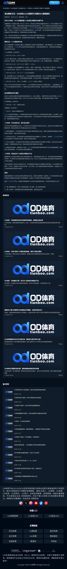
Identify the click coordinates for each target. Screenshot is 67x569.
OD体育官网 (32, 28)
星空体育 (54, 531)
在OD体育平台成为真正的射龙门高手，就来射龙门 (28, 468)
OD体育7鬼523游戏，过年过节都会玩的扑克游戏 (27, 397)
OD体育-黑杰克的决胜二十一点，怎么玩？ (25, 460)
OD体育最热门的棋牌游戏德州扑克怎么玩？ (26, 476)
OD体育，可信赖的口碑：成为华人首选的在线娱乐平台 (22, 281)
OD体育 (16, 47)
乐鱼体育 (12, 541)
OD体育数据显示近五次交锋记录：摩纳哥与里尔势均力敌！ (23, 339)
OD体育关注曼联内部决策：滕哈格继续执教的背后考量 (22, 368)
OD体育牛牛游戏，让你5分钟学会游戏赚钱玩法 (27, 405)
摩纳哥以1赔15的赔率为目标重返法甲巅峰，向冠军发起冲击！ (24, 310)
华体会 (54, 541)
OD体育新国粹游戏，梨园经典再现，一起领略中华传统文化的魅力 (32, 429)
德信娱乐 (54, 536)
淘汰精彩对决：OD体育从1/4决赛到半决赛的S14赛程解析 (34, 8)
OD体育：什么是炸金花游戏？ (22, 421)
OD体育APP (33, 516)
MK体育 (33, 536)
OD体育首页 (6, 8)
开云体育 (12, 531)
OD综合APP (54, 516)
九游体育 (33, 531)
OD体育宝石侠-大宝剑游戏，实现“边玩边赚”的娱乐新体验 (30, 389)
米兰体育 (12, 536)
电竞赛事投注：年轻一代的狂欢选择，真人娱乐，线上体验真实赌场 (27, 187)
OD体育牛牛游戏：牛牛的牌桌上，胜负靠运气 (26, 437)
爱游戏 (33, 541)
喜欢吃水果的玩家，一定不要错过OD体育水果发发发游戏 (29, 445)
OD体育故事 (14, 8)
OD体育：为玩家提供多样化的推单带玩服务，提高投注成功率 (25, 189)
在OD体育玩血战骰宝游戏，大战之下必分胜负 (26, 452)
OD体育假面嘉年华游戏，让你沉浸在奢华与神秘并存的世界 (30, 413)
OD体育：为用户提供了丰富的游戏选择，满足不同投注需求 (23, 251)
